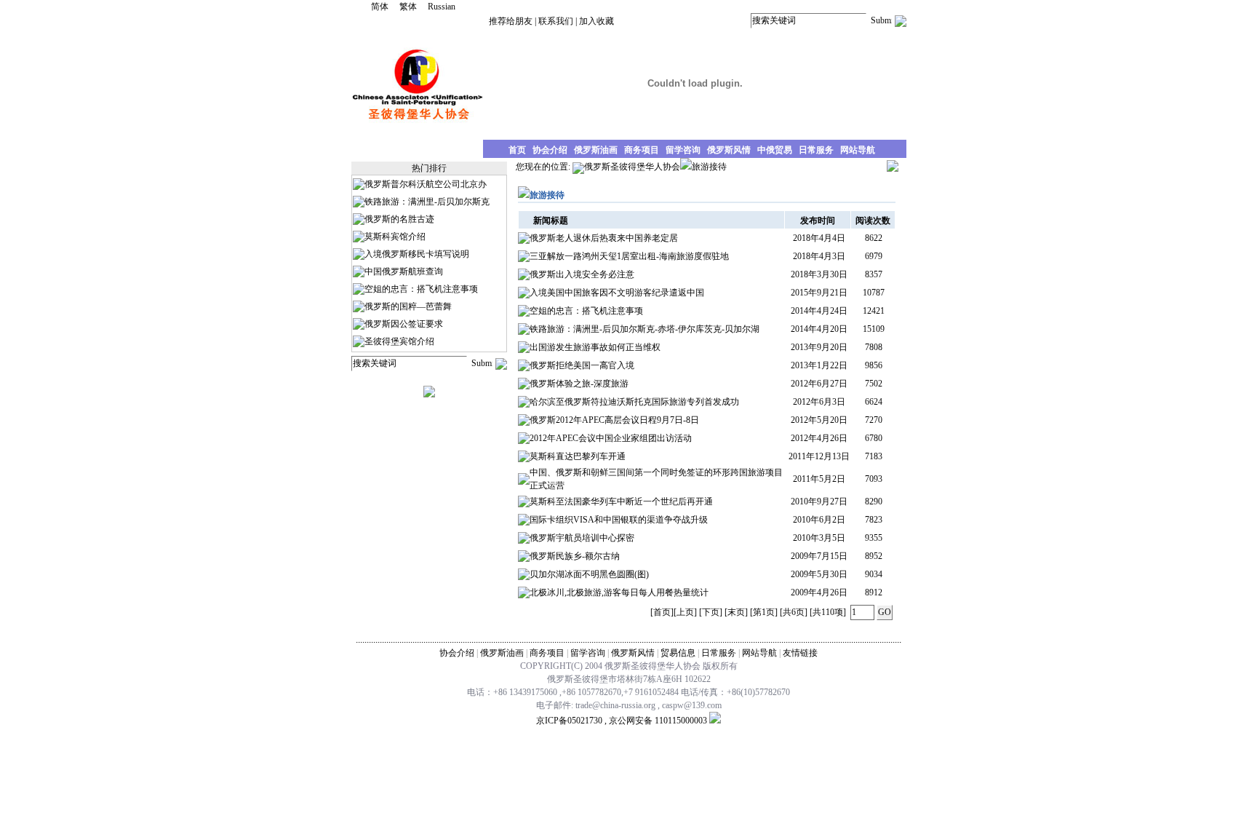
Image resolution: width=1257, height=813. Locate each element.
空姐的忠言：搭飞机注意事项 (421, 289)
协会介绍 (456, 653)
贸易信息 (678, 653)
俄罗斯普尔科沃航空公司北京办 (425, 184)
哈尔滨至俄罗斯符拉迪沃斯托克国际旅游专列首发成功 (634, 402)
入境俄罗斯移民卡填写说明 (416, 254)
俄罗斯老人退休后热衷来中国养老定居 (604, 238)
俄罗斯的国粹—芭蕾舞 (408, 306)
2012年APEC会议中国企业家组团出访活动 (611, 438)
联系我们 (555, 21)
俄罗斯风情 (633, 653)
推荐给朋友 (510, 21)
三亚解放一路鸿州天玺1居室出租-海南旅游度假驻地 (629, 256)
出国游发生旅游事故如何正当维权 (595, 347)
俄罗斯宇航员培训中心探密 (582, 538)
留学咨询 (587, 653)
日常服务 (718, 653)
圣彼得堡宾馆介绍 (399, 341)
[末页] (736, 612)
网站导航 (759, 653)
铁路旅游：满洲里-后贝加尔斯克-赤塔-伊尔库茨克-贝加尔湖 (644, 329)
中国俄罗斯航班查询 (403, 271)
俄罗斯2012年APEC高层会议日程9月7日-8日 (614, 420)
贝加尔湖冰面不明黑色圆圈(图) (589, 574)
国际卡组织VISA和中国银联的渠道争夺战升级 (619, 520)
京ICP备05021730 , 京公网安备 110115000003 (621, 720)
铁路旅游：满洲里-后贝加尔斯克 (427, 202)
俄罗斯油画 (502, 653)
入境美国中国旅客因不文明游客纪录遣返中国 (617, 292)
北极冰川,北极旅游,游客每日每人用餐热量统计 (619, 592)
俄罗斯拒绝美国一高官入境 (582, 365)
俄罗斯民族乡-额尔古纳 (575, 556)
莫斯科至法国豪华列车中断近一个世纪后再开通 (621, 501)
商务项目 (547, 653)
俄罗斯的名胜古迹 (399, 219)
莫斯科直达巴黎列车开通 (578, 456)
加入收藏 (596, 21)
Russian (441, 6)
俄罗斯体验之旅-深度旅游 (579, 383)
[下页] (710, 612)
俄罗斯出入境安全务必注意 (582, 274)
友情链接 (800, 653)
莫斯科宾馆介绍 (395, 236)
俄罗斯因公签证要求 (403, 324)
